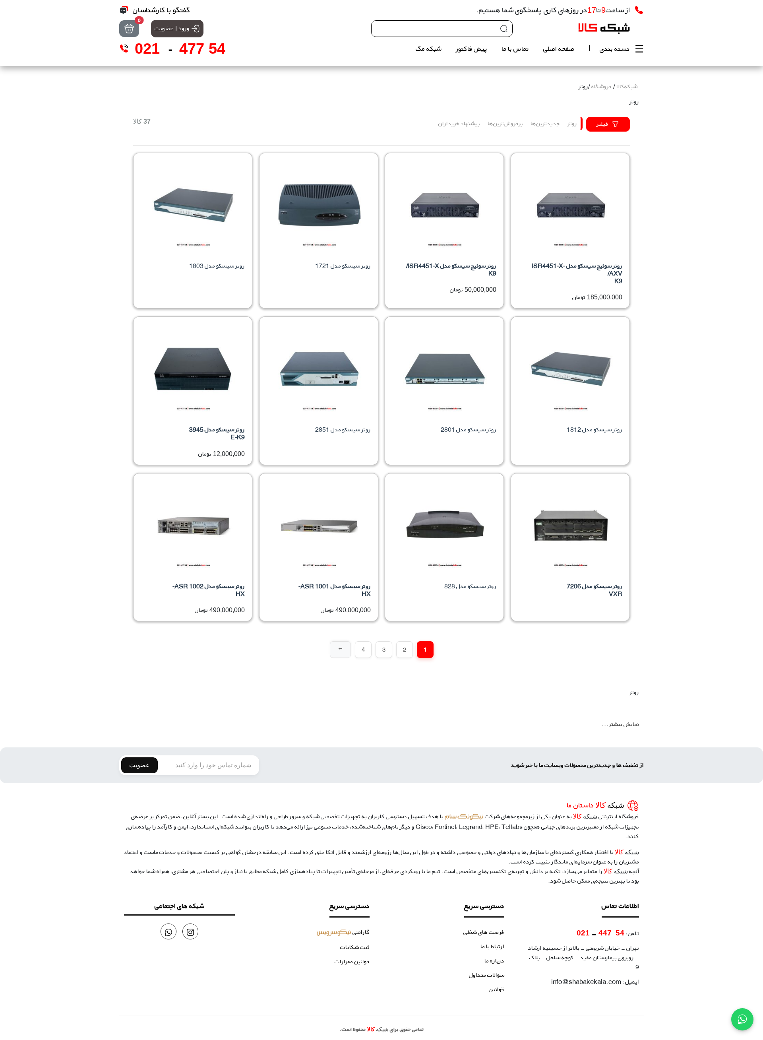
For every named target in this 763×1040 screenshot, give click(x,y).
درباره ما (494, 960)
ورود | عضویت (172, 28)
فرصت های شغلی (483, 932)
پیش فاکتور (471, 49)
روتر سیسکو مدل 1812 (594, 429)
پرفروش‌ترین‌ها (505, 123)
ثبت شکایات (355, 947)
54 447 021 (600, 933)
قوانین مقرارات (352, 961)
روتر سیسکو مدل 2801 (468, 429)
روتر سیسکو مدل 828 (470, 586)
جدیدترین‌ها (545, 123)
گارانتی (343, 932)
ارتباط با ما (492, 946)
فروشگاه (601, 86)
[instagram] (190, 931)
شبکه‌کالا (626, 86)
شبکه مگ (429, 49)
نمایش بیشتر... (620, 724)
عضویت (139, 765)
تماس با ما (515, 49)
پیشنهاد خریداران (459, 123)
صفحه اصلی (558, 49)
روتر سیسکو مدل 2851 (343, 429)
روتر (572, 123)
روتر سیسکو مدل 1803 (217, 266)
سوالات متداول (486, 975)
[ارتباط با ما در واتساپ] (742, 1019)
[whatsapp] (168, 931)
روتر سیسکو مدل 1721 (343, 266)
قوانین (496, 989)
